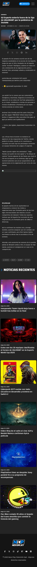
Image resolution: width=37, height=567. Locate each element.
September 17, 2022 (20, 86)
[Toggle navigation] (33, 4)
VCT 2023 (27, 260)
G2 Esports (6, 260)
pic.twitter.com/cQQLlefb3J (21, 80)
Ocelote (13, 260)
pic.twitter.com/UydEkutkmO (15, 119)
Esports (3, 15)
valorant (20, 260)
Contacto (25, 3)
